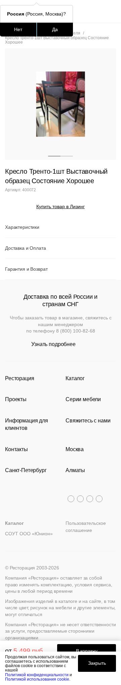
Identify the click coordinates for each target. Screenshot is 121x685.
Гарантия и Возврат (26, 269)
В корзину (86, 651)
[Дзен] (99, 498)
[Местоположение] (99, 11)
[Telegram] (71, 498)
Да (55, 29)
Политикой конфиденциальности (37, 674)
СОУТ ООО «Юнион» (29, 533)
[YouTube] (80, 498)
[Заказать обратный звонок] (111, 11)
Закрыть (97, 663)
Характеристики (22, 227)
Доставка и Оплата (25, 248)
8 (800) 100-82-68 (75, 331)
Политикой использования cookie (37, 679)
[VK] (89, 498)
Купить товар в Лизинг (60, 206)
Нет (18, 29)
